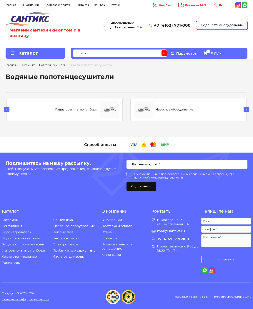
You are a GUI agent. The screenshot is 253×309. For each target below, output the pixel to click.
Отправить (226, 259)
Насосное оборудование (74, 226)
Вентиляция (12, 226)
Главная (11, 5)
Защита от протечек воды (23, 244)
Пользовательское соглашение (117, 246)
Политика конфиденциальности (25, 299)
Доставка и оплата (57, 5)
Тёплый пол (63, 232)
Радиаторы (11, 263)
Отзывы (107, 232)
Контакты (82, 5)
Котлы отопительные (19, 256)
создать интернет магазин (192, 296)
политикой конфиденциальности (158, 177)
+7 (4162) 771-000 (172, 25)
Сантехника (63, 220)
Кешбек (165, 5)
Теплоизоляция (66, 238)
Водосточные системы (21, 238)
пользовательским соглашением (185, 174)
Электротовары (66, 244)
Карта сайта (111, 255)
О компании (30, 5)
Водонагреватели (17, 232)
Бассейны (10, 220)
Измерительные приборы (24, 250)
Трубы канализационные (74, 250)
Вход (222, 5)
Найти (164, 53)
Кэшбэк (99, 5)
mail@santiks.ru (171, 231)
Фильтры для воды (69, 256)
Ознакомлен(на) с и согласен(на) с (205, 251)
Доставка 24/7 (195, 5)
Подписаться (141, 186)
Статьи (115, 5)
